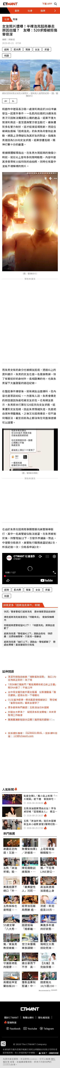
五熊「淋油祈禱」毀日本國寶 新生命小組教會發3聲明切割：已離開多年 (11, 869)
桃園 (6, 55)
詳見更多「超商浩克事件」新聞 (21, 605)
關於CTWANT (11, 1017)
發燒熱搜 (11, 1022)
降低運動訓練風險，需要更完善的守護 (29, 869)
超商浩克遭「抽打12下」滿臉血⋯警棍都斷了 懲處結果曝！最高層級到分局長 (29, 643)
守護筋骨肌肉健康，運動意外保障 (10, 965)
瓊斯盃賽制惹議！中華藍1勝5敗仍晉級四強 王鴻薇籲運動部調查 (29, 984)
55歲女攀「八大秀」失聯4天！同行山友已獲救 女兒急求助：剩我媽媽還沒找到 (11, 927)
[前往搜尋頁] (55, 3)
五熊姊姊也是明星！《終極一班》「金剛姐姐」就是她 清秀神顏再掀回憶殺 (11, 907)
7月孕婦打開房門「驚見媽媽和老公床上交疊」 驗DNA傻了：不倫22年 (33, 686)
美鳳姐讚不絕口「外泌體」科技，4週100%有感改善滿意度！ (11, 888)
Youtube (32, 1028)
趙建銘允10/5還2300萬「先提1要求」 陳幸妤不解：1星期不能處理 (48, 984)
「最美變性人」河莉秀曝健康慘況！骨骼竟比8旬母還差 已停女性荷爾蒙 (30, 888)
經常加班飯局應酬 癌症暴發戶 (29, 907)
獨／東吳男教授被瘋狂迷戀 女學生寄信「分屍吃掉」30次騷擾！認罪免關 (10, 946)
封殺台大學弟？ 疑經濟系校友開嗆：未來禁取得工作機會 (32, 713)
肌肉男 (17, 49)
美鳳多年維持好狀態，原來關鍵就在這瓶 (47, 927)
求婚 (46, 49)
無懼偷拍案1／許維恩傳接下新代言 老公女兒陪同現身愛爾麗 (30, 850)
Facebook (15, 1028)
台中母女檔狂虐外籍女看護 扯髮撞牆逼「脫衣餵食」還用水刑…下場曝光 (32, 693)
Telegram (49, 1028)
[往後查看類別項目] (53, 11)
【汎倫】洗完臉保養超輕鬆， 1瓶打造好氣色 (48, 965)
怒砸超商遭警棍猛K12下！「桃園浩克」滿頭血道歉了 (29, 626)
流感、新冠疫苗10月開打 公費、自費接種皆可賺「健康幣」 (47, 907)
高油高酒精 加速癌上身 (47, 888)
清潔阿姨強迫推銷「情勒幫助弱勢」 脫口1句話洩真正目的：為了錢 (32, 678)
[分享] (3, 1043)
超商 (6, 49)
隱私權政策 (44, 1017)
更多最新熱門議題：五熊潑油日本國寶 (28, 707)
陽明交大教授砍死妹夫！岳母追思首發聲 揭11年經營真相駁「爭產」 (47, 946)
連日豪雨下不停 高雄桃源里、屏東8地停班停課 (29, 965)
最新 (17, 10)
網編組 (11, 39)
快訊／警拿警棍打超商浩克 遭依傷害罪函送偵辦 (29, 611)
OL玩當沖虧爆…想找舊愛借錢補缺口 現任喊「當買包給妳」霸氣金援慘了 (32, 701)
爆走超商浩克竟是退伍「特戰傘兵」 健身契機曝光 (29, 618)
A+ (6, 101)
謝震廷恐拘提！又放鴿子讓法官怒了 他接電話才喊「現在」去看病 (10, 850)
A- (13, 101)
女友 (37, 49)
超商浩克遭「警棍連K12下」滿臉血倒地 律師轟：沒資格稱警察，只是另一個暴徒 (28, 635)
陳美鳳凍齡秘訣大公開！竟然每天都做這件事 (29, 719)
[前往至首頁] (10, 3)
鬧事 (27, 49)
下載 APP (47, 3)
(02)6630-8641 (34, 732)
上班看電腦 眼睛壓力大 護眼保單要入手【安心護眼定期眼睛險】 (47, 850)
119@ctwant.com (24, 736)
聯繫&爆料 (28, 1017)
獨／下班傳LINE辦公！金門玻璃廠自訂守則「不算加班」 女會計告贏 (48, 869)
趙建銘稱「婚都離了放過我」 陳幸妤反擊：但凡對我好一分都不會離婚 (29, 927)
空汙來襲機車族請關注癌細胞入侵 (29, 946)
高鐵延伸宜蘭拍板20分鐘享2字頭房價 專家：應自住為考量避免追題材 (11, 984)
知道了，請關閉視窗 (50, 1053)
